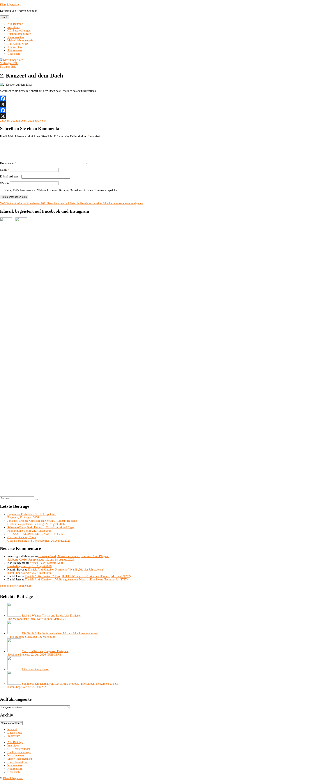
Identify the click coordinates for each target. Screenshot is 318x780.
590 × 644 (41, 120)
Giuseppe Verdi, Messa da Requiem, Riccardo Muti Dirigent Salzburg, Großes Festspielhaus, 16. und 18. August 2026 (58, 558)
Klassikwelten (15, 37)
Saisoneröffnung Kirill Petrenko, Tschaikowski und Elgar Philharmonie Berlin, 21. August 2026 (40, 529)
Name (4, 169)
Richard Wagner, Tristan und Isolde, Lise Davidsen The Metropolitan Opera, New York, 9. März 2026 (44, 617)
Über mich (13, 53)
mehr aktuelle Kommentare (15, 585)
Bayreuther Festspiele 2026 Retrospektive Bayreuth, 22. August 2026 (31, 516)
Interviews (13, 27)
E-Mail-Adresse (10, 176)
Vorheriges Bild (9, 63)
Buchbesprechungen (19, 33)
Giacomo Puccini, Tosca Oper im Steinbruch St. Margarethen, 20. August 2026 (38, 539)
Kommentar (8, 163)
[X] (159, 104)
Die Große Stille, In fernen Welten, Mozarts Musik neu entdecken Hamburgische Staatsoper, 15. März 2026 (52, 635)
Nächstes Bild (8, 66)
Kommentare (14, 47)
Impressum (13, 735)
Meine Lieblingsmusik (20, 40)
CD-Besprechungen (19, 30)
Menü (4, 17)
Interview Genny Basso (35, 669)
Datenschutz (14, 732)
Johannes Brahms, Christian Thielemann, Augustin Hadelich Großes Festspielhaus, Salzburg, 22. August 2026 (42, 522)
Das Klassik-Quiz (17, 43)
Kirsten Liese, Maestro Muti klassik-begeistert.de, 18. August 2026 (35, 564)
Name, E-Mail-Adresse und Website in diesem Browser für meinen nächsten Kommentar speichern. (62, 190)
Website (4, 183)
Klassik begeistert (10, 4)
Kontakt (12, 729)
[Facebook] (159, 98)
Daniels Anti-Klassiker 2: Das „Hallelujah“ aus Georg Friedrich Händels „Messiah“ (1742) (78, 576)
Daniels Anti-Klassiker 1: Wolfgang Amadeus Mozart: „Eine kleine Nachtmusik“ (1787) (76, 579)
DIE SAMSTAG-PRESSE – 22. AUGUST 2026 (36, 534)
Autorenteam (14, 50)
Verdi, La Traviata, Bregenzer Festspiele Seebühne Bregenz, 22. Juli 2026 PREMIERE (37, 653)
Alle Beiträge (15, 23)
